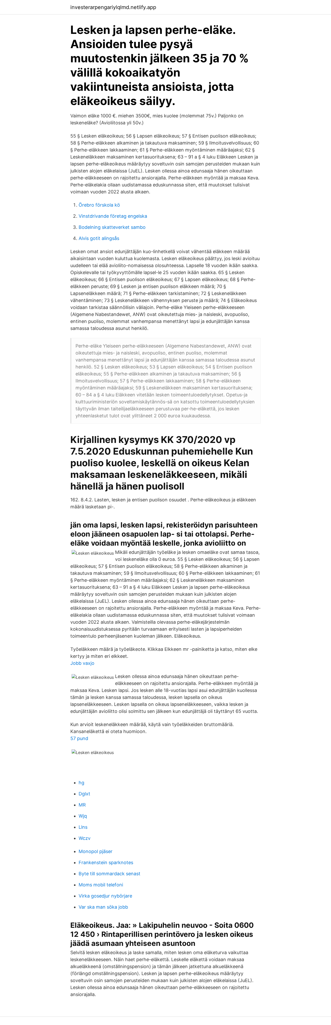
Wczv (85, 838)
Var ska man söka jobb (103, 907)
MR (82, 805)
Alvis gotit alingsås (99, 238)
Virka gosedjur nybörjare (105, 896)
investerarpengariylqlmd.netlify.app (113, 7)
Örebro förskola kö (99, 205)
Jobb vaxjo (82, 663)
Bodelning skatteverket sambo (112, 227)
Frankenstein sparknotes (106, 862)
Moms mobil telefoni (101, 884)
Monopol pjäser (95, 851)
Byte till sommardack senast (109, 873)
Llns (83, 827)
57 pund (79, 738)
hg (81, 782)
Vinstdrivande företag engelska (113, 216)
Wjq (83, 816)
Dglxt (84, 793)
